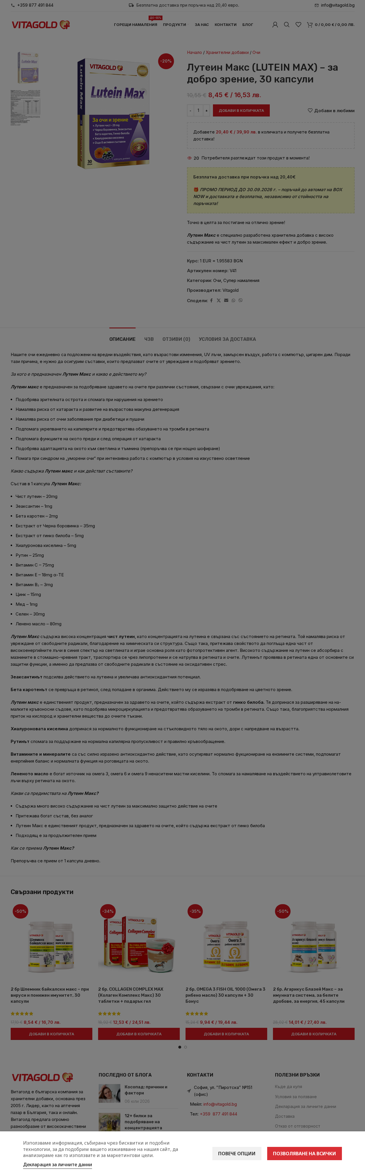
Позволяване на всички (304, 1153)
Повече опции (237, 1153)
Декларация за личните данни (57, 1164)
